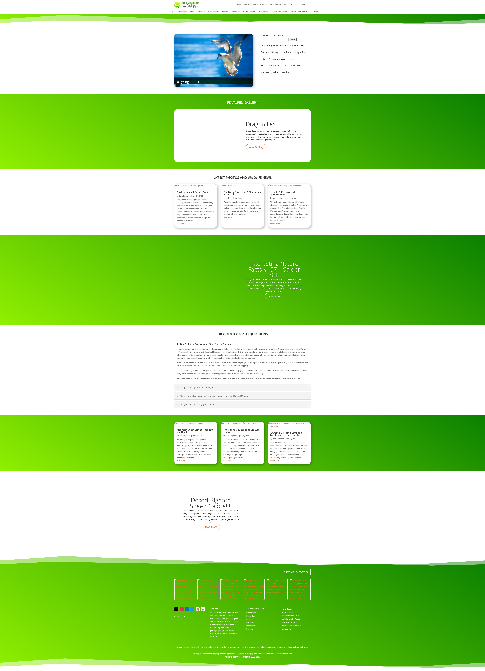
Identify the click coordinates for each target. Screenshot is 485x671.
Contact (294, 5)
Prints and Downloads (278, 5)
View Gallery (256, 147)
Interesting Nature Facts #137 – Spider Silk (274, 269)
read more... (182, 223)
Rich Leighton (185, 196)
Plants (316, 12)
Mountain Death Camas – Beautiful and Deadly (195, 430)
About (246, 5)
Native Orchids (249, 12)
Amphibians (235, 12)
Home (238, 5)
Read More (274, 296)
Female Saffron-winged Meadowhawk (282, 193)
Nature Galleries (259, 5)
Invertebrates (213, 12)
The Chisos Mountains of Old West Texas (241, 430)
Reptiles (225, 12)
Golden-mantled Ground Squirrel (194, 192)
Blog (303, 5)
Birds (192, 12)
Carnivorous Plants (280, 12)
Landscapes (170, 12)
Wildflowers (263, 12)
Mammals (201, 12)
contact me (244, 373)
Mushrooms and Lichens (301, 12)
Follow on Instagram (295, 572)
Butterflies (182, 12)
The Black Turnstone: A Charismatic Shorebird (242, 193)
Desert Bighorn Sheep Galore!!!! (211, 503)
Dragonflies (261, 124)
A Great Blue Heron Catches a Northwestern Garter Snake (286, 433)
